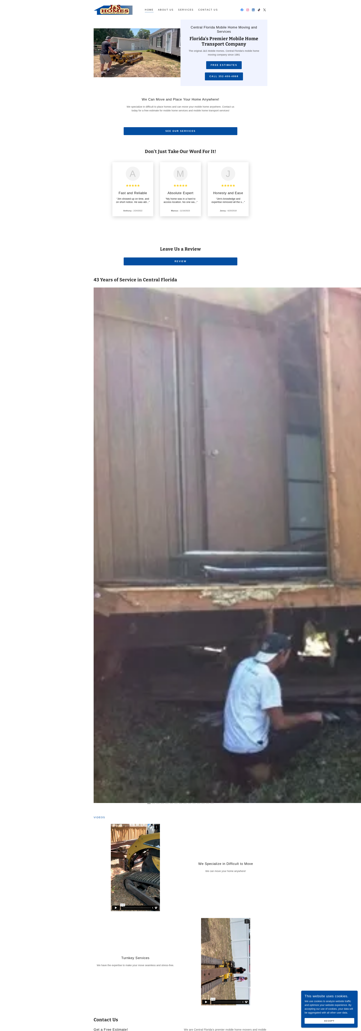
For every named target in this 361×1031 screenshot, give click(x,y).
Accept (329, 1021)
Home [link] (149, 10)
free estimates (224, 65)
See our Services (180, 131)
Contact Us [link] (208, 10)
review (181, 261)
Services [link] (186, 10)
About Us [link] (166, 10)
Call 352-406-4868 (223, 76)
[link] (113, 9)
